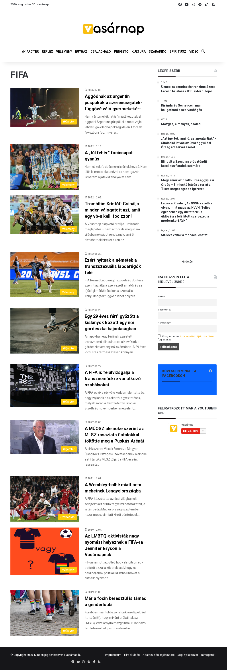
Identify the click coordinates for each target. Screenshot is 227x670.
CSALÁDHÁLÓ (100, 51)
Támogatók (208, 654)
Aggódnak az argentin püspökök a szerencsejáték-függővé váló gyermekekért (113, 102)
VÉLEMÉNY (64, 51)
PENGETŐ (121, 51)
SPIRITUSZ (178, 51)
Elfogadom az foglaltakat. (186, 338)
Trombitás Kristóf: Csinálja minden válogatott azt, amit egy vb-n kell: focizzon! (112, 210)
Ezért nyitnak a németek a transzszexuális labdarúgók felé (113, 266)
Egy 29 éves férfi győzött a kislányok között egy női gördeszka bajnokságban (112, 322)
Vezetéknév (164, 309)
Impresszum (113, 654)
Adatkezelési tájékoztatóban (197, 336)
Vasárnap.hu (73, 654)
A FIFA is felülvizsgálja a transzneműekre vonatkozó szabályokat (113, 378)
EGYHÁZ (81, 51)
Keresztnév (164, 322)
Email (161, 296)
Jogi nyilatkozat (188, 654)
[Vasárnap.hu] (113, 29)
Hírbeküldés (132, 654)
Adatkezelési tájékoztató (159, 654)
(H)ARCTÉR (30, 51)
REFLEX (47, 51)
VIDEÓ (193, 51)
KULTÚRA (139, 51)
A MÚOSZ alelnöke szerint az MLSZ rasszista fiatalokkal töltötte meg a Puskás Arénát (114, 435)
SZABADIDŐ (157, 51)
